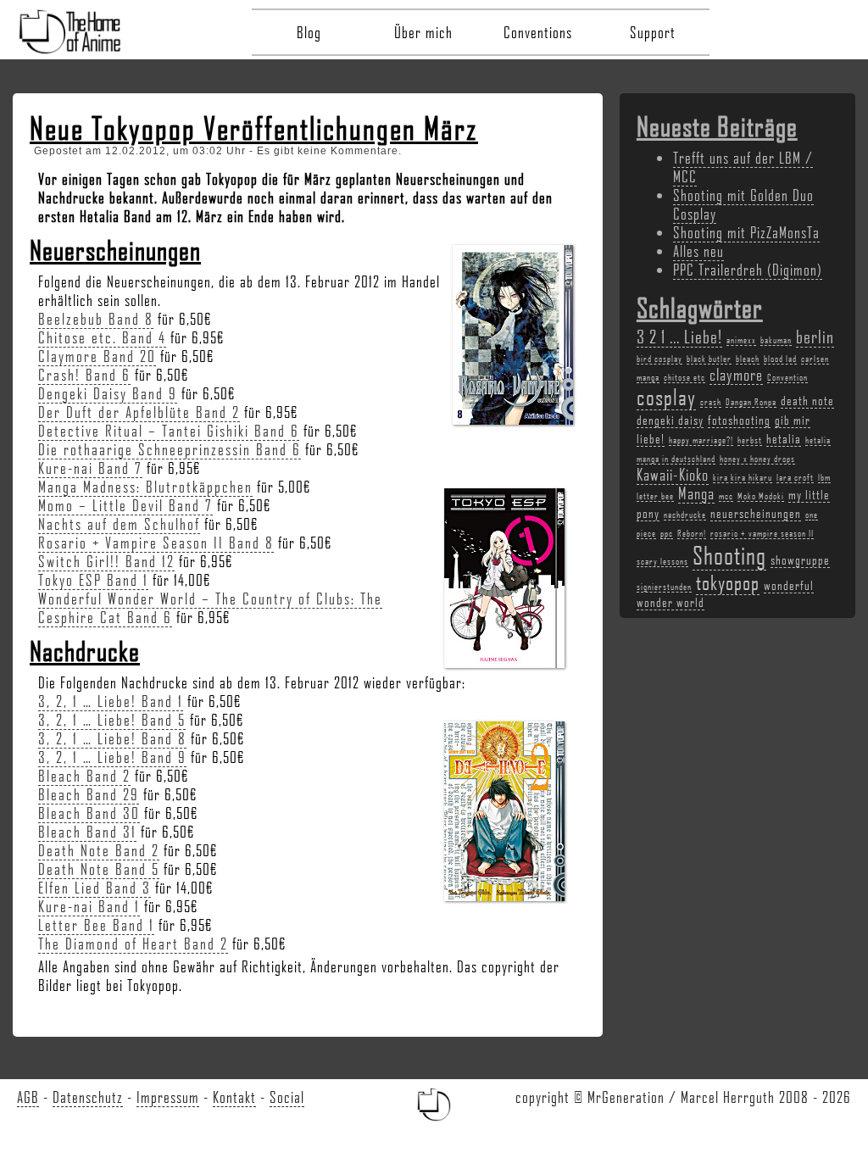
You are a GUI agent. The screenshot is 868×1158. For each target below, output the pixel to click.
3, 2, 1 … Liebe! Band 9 (112, 757)
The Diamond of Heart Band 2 (133, 943)
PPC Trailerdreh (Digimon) (747, 269)
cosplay (666, 396)
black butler (709, 359)
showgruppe (800, 559)
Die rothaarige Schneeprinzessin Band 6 (169, 449)
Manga (696, 493)
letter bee (655, 496)
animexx (741, 340)
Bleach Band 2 (84, 775)
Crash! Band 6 (84, 374)
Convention (787, 377)
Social (287, 1097)
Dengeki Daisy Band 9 (107, 393)
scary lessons (662, 561)
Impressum (167, 1097)
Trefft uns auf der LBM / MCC (743, 167)
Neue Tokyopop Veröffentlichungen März (254, 128)
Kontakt (234, 1097)
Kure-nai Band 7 (90, 468)
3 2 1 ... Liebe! (679, 336)
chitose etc (684, 377)
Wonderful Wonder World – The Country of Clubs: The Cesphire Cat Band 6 (210, 607)
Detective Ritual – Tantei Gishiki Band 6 (168, 430)
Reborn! (691, 533)
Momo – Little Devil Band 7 (125, 505)
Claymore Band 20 (97, 356)
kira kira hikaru (742, 477)
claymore (736, 374)
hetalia (783, 438)
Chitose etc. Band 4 (102, 337)
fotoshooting (739, 419)
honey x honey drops (757, 459)
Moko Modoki (760, 496)
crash (710, 402)
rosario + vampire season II (762, 533)
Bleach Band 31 (87, 831)
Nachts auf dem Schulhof (119, 524)
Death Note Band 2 (98, 850)
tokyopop (728, 582)
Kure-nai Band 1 (89, 906)
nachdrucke (685, 514)
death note (807, 400)
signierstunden (664, 587)
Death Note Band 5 (98, 869)
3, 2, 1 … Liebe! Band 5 (112, 719)
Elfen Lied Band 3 (94, 887)
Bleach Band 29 (88, 794)
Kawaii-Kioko (673, 474)
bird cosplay (659, 359)
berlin (815, 336)
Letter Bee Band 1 (96, 925)
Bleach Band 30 (89, 813)
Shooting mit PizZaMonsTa (746, 232)
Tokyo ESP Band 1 (93, 580)
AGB (28, 1097)
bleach (748, 359)
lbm (824, 477)
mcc (726, 496)
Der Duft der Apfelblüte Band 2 (139, 412)
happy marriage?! (701, 440)
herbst (749, 440)
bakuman (776, 340)
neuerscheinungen (755, 513)
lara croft (795, 477)
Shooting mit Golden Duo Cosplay (743, 204)
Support (653, 32)
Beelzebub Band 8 (95, 318)
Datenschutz (88, 1097)
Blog (309, 32)
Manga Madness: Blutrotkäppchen (145, 486)
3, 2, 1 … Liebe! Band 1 (110, 701)
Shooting (729, 555)
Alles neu (698, 251)
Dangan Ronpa (751, 402)
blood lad (780, 359)
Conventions (538, 32)
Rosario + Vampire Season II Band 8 (156, 542)
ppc (666, 533)
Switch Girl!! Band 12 (106, 561)
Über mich (423, 32)
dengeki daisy (670, 419)
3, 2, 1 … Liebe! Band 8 (112, 738)
